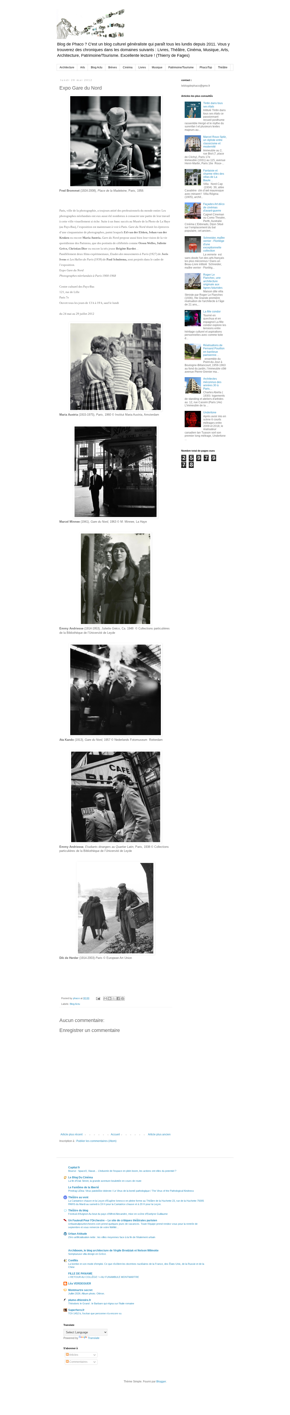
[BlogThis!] (109, 998)
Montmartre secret (80, 1290)
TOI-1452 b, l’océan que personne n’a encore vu (94, 1313)
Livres (142, 67)
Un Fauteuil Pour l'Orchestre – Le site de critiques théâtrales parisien (112, 1220)
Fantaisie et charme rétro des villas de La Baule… (213, 175)
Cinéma (128, 67)
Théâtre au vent (78, 1197)
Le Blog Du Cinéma (80, 1177)
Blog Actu (96, 67)
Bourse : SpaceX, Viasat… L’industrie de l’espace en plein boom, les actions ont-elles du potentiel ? (122, 1171)
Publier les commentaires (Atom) (96, 1141)
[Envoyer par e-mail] (105, 998)
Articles (73, 1354)
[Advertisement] (204, 490)
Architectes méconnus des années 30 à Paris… (212, 383)
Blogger (161, 1381)
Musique (157, 67)
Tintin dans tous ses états (213, 105)
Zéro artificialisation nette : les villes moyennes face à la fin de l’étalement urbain (111, 1237)
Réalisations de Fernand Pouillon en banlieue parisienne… (214, 350)
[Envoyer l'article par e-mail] (98, 998)
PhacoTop (206, 67)
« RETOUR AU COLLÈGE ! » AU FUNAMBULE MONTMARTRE (103, 1277)
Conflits (73, 1260)
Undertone (209, 412)
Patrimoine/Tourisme (181, 67)
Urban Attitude (77, 1233)
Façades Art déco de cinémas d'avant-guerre (214, 207)
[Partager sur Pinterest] (122, 998)
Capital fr (74, 1167)
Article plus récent (71, 1134)
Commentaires (78, 1361)
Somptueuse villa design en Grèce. (87, 1254)
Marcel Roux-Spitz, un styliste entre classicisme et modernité (215, 141)
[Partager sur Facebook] (118, 998)
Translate (93, 1338)
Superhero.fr (76, 1310)
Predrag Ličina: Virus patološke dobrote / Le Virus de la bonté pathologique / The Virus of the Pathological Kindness (131, 1190)
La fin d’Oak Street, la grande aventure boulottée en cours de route (104, 1180)
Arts (82, 67)
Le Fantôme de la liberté (83, 1187)
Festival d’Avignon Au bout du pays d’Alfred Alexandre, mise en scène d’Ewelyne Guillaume (118, 1214)
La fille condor (212, 311)
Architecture (67, 67)
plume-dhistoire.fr (79, 1300)
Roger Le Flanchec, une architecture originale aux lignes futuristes (212, 281)
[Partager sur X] (114, 998)
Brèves (112, 67)
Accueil (115, 1134)
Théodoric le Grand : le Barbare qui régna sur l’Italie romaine (101, 1303)
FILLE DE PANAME (80, 1273)
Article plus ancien (159, 1134)
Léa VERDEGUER (79, 1283)
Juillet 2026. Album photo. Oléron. (86, 1293)
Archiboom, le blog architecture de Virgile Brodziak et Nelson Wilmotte (113, 1250)
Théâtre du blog (78, 1210)
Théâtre (222, 67)
